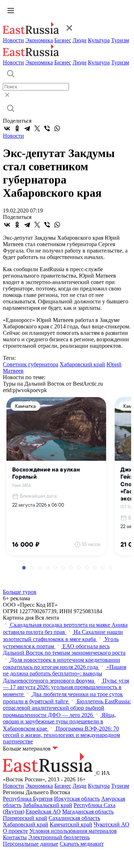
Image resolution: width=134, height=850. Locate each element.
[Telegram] (27, 128)
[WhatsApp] (57, 128)
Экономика (39, 40)
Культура (99, 40)
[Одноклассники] (17, 128)
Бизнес (62, 40)
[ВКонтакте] (7, 128)
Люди (79, 40)
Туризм (120, 40)
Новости (13, 40)
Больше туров (19, 592)
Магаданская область (88, 812)
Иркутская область (77, 799)
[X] (37, 128)
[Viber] (47, 128)
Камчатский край (71, 824)
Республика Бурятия (28, 799)
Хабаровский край (82, 364)
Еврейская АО (43, 812)
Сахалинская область (74, 818)
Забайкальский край (47, 805)
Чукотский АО (111, 824)
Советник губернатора (30, 364)
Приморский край (25, 818)
